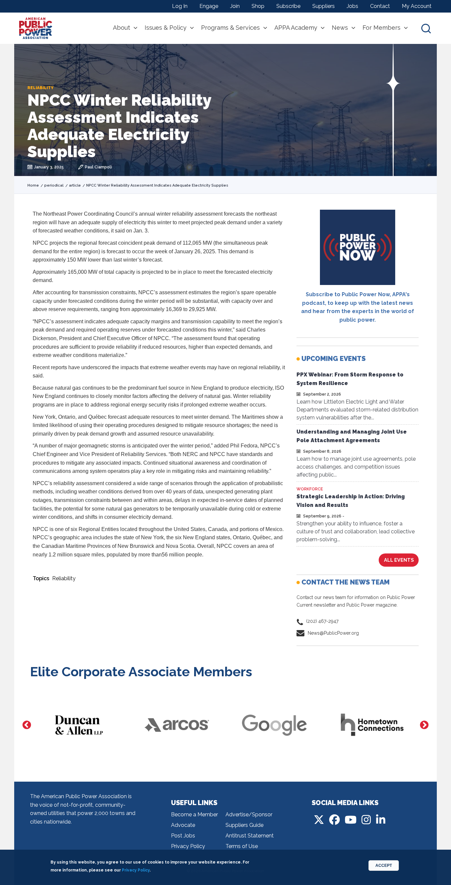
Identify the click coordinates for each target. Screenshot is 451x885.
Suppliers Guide (244, 825)
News (340, 28)
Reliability (64, 578)
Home (33, 185)
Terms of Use (242, 846)
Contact (380, 6)
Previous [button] (27, 725)
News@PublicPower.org (333, 633)
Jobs (352, 6)
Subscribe (288, 6)
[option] (79, 725)
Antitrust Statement (250, 835)
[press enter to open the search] (426, 28)
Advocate (183, 825)
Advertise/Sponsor (249, 814)
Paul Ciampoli (98, 167)
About (121, 28)
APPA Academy (295, 28)
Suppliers (323, 6)
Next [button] (424, 725)
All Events (399, 560)
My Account (417, 6)
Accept (383, 865)
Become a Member (194, 814)
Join (235, 6)
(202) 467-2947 (322, 621)
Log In (180, 6)
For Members (381, 28)
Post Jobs (183, 835)
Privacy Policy (188, 846)
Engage (208, 6)
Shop (258, 6)
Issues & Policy (166, 28)
